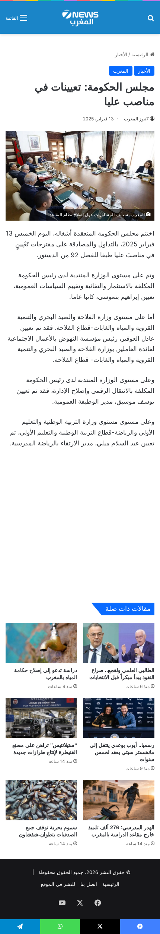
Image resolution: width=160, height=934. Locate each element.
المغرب (120, 71)
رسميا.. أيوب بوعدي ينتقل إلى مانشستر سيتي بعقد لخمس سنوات (122, 752)
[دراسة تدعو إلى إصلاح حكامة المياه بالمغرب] (41, 643)
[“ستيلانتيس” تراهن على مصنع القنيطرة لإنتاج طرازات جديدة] (41, 718)
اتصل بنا (88, 884)
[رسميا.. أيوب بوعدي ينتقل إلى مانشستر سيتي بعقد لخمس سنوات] (118, 718)
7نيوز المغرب (136, 119)
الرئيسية (140, 54)
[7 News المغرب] (80, 17)
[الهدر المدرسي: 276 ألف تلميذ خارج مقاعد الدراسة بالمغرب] (118, 800)
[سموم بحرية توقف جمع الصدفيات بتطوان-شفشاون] (41, 800)
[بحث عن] (150, 20)
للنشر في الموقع (58, 884)
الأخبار (121, 54)
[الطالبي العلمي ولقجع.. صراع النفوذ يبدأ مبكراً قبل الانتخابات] (118, 643)
